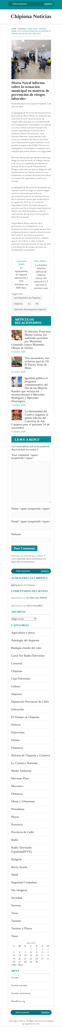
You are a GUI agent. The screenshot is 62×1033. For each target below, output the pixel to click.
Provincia (17, 824)
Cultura (15, 686)
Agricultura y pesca (23, 632)
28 (25, 961)
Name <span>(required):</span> (30, 508)
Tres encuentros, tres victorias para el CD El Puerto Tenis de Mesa (37, 363)
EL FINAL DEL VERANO (37, 597)
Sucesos (16, 905)
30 (37, 961)
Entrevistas (17, 732)
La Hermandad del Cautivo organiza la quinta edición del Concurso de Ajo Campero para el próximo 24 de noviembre (30, 419)
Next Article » (41, 261)
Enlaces (16, 724)
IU (29, 303)
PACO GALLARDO (35, 605)
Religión (16, 859)
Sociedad (16, 897)
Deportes (16, 694)
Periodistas (17, 809)
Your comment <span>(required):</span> (25, 456)
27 (20, 961)
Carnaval (16, 663)
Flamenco (17, 747)
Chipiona (22, 29)
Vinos (14, 936)
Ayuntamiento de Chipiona (27, 297)
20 (20, 958)
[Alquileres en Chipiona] (23, 584)
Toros (14, 913)
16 (37, 955)
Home (13, 29)
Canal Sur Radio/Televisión (27, 655)
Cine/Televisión (20, 678)
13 (20, 955)
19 (14, 958)
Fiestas (15, 740)
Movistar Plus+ (20, 778)
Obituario (17, 793)
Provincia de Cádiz (22, 832)
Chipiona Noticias (31, 16)
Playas (15, 816)
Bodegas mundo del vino (26, 648)
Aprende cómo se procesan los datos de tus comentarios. (28, 560)
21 (25, 958)
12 (14, 955)
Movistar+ (17, 786)
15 (31, 955)
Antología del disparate (25, 640)
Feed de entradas (19, 985)
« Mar (14, 964)
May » (20, 964)
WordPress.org (18, 1001)
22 (31, 958)
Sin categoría (19, 890)
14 (25, 955)
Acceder (15, 977)
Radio (14, 839)
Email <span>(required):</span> (30, 521)
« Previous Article (21, 262)
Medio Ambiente (21, 770)
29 (31, 961)
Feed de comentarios (21, 993)
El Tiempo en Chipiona (25, 717)
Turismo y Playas (21, 928)
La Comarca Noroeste (24, 763)
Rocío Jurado (19, 867)
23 (37, 958)
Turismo (16, 920)
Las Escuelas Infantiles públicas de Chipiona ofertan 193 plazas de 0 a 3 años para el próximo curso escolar (41, 278)
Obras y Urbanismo (23, 801)
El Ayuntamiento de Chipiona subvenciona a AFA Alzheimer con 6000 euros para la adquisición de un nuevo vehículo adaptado (21, 286)
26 (14, 961)
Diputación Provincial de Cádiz (30, 701)
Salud (14, 874)
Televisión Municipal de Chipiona (30, 309)
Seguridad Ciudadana (24, 882)
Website (16, 534)
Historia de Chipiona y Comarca (30, 755)
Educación (17, 709)
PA (37, 303)
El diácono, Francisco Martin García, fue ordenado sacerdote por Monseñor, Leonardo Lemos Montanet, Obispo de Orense (31, 339)
